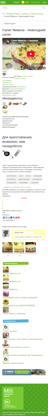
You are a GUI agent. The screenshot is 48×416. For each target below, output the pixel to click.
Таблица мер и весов (9, 95)
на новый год (11, 179)
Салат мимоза (7, 80)
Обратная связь (36, 412)
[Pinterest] (18, 217)
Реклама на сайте (12, 414)
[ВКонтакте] (4, 217)
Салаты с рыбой (19, 78)
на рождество (36, 179)
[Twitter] (6, 217)
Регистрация (35, 2)
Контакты (5, 412)
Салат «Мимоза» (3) (11, 273)
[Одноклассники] (9, 217)
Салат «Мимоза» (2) (11, 281)
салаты (28, 176)
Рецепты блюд (13, 14)
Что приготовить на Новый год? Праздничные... (23, 355)
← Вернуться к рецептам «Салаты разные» (16, 187)
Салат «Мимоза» (31, 253)
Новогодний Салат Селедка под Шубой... (20, 298)
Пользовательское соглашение (19, 412)
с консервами (23, 182)
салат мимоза (11, 176)
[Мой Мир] (11, 217)
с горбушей (34, 182)
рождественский (24, 179)
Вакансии (22, 414)
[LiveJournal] (14, 217)
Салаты (24, 14)
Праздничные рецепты (17, 89)
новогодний (37, 176)
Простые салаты (8, 85)
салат (21, 176)
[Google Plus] (16, 217)
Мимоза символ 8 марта (13, 363)
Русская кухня (21, 87)
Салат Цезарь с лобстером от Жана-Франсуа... (23, 339)
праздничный (11, 182)
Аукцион (16, 2)
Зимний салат (6, 82)
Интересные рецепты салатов (16, 347)
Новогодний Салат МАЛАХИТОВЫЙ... (19, 306)
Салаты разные (37, 14)
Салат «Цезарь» (10, 331)
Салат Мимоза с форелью (14, 314)
